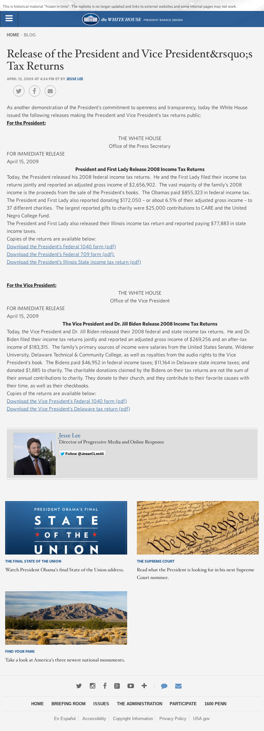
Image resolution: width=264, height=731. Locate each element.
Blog (30, 35)
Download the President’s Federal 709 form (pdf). (61, 254)
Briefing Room (69, 703)
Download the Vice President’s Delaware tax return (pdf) (68, 409)
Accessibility (94, 718)
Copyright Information (133, 718)
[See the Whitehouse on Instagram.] (92, 685)
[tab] (9, 19)
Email (52, 86)
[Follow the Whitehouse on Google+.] (117, 685)
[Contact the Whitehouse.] (161, 685)
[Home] (132, 24)
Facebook (36, 86)
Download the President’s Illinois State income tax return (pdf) (74, 262)
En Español (65, 718)
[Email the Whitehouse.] (178, 685)
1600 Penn (215, 703)
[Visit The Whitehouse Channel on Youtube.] (130, 685)
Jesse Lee (74, 78)
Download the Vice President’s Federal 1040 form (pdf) (67, 401)
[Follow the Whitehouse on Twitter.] (79, 685)
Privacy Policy (172, 718)
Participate (183, 703)
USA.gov (201, 718)
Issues (101, 703)
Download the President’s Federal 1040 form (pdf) (61, 246)
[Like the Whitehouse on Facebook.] (105, 685)
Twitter (20, 86)
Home (13, 35)
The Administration (139, 703)
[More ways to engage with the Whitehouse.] (144, 685)
